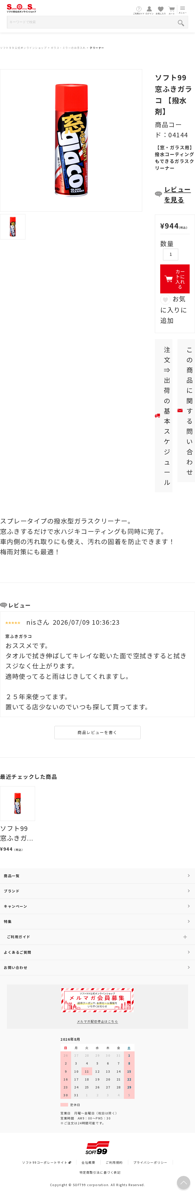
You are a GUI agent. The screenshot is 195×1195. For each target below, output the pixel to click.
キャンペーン (15, 906)
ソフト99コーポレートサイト (45, 1162)
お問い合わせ (15, 967)
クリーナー (97, 48)
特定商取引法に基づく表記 (100, 1172)
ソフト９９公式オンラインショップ (23, 48)
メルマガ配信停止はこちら (97, 1021)
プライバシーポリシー (150, 1162)
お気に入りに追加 (173, 309)
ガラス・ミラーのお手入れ (68, 48)
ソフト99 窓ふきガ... (17, 833)
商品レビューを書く (97, 732)
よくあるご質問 (17, 952)
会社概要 (88, 1162)
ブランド (12, 890)
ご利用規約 (114, 1162)
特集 (8, 921)
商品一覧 (12, 875)
